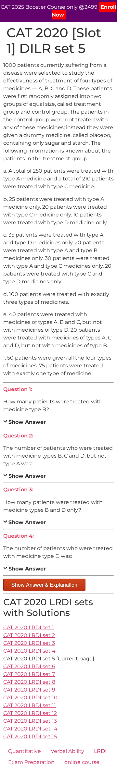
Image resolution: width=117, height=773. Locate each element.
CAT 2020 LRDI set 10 (30, 697)
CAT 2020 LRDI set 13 (30, 721)
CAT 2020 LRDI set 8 (29, 682)
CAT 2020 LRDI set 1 (28, 627)
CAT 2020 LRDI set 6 (29, 666)
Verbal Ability (67, 751)
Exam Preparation (31, 762)
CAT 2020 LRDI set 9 (29, 690)
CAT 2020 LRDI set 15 (30, 736)
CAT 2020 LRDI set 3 (29, 643)
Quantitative (24, 751)
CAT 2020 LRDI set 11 (29, 705)
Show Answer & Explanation (44, 584)
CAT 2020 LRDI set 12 (30, 713)
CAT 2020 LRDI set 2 (29, 635)
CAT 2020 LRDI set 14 (30, 729)
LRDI (100, 751)
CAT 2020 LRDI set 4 (29, 651)
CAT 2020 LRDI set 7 (29, 674)
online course (81, 762)
